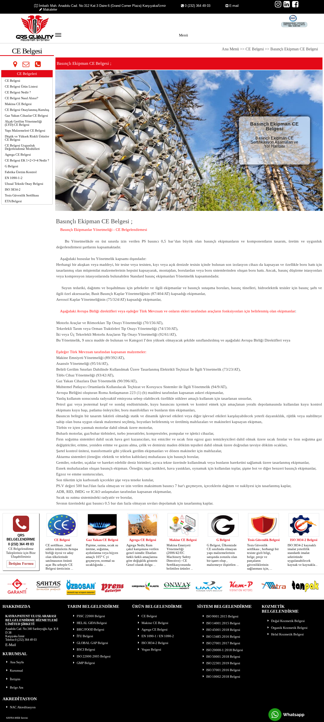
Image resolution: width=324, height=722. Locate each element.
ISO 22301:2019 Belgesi (223, 663)
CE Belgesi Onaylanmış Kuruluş (27, 110)
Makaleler (50, 9)
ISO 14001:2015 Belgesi (223, 623)
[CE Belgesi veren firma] (20, 525)
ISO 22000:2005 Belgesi (94, 656)
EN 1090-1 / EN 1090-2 (157, 636)
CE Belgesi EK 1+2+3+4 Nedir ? (27, 160)
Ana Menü (231, 49)
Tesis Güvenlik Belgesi (264, 540)
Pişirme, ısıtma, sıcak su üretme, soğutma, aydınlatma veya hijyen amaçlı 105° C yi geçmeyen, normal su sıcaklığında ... (102, 555)
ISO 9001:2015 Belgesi (222, 616)
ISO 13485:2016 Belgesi (223, 636)
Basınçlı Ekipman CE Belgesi (294, 49)
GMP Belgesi (86, 663)
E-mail (234, 6)
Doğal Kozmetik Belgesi (288, 621)
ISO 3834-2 (13, 189)
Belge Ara (16, 687)
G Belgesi (11, 166)
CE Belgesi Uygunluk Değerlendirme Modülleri (22, 147)
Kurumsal (16, 670)
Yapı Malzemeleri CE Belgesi (25, 130)
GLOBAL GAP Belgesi (92, 643)
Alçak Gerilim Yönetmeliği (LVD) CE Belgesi (23, 123)
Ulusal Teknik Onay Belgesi (24, 184)
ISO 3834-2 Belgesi (303, 540)
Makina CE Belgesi (18, 104)
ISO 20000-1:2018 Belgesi (224, 650)
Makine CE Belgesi (183, 540)
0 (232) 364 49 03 (197, 6)
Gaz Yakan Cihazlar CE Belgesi (26, 115)
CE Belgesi (255, 49)
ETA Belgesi (13, 201)
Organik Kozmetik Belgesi (289, 628)
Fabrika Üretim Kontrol (21, 172)
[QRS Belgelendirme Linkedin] (286, 4)
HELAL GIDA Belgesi (92, 623)
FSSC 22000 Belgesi (91, 616)
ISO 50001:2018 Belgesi (223, 656)
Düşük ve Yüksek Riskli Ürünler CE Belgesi (27, 138)
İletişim (15, 679)
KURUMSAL (15, 653)
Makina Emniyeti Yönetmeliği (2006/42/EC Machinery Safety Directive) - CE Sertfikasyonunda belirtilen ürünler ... (180, 557)
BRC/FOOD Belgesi (90, 629)
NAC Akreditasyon (23, 707)
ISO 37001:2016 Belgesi (223, 670)
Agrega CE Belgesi (18, 154)
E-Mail (10, 645)
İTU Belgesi (85, 636)
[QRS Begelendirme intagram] (278, 4)
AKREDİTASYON (20, 698)
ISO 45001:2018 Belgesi (223, 630)
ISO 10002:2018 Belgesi (223, 676)
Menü (183, 35)
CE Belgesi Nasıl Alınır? (21, 98)
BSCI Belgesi (86, 649)
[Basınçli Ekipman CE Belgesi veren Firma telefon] (38, 64)
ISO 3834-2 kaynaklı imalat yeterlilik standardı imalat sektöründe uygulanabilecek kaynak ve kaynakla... (302, 555)
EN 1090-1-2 (14, 178)
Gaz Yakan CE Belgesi (102, 540)
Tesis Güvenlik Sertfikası (22, 195)
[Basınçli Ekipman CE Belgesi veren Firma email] (26, 64)
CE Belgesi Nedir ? (18, 92)
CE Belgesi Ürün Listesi (21, 86)
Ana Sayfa (17, 662)
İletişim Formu (21, 563)
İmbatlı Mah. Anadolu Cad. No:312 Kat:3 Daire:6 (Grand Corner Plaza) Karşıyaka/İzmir (102, 6)
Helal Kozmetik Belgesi (287, 634)
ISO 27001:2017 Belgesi (223, 643)
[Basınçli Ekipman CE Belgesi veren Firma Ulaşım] (15, 64)
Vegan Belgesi (151, 649)
